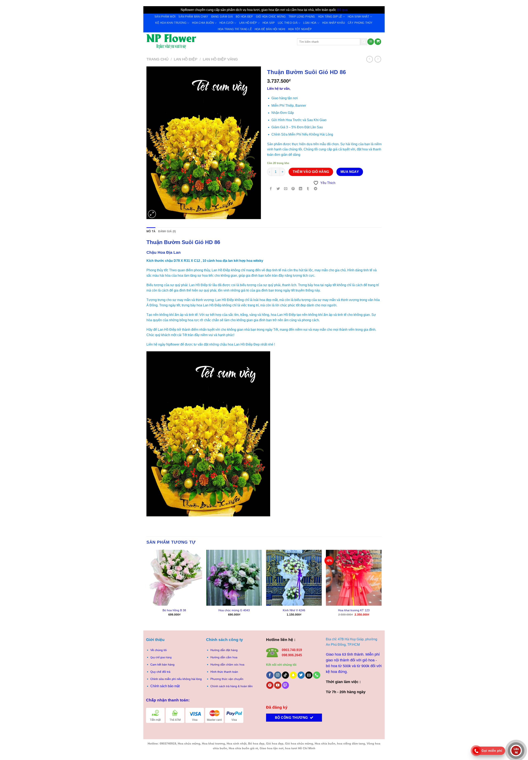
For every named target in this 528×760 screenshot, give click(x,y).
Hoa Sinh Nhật (358, 16)
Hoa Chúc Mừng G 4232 (179, 15)
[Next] (381, 586)
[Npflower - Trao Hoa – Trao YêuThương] (218, 41)
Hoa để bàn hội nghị (270, 29)
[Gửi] (363, 41)
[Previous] (147, 586)
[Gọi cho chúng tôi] (316, 675)
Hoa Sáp (269, 22)
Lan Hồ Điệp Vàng (220, 59)
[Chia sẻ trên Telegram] (315, 188)
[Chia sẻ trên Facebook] (271, 188)
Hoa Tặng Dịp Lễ (330, 16)
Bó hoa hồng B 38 (174, 610)
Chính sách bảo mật (165, 686)
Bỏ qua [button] (342, 10)
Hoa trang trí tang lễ (235, 29)
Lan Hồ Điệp (248, 22)
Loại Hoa (309, 22)
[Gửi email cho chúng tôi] (308, 675)
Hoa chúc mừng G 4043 (234, 610)
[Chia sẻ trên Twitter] (278, 188)
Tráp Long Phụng (302, 16)
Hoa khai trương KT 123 (354, 610)
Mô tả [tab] (150, 231)
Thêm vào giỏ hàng (311, 171)
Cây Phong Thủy (360, 22)
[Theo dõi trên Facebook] (269, 675)
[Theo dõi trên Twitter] (301, 675)
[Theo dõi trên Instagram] (277, 675)
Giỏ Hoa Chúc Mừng (271, 16)
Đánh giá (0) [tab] (167, 231)
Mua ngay (350, 171)
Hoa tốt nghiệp (300, 29)
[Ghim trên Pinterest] (293, 188)
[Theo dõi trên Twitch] (285, 685)
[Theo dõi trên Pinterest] (269, 685)
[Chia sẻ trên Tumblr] (308, 188)
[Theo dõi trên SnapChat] (293, 675)
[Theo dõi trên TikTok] (285, 675)
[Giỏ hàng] (378, 41)
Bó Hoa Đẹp (244, 16)
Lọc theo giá (288, 22)
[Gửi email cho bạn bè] (285, 188)
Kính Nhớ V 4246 (294, 610)
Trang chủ (157, 59)
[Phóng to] (152, 214)
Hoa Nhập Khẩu (333, 22)
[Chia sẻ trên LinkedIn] (300, 188)
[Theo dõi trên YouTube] (277, 685)
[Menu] (370, 41)
